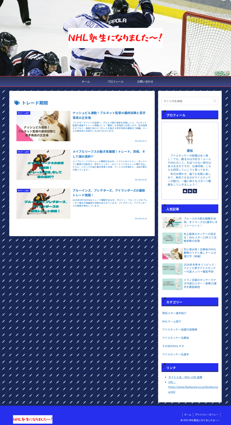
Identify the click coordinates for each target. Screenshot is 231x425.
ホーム (187, 414)
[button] (215, 101)
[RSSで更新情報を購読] (195, 191)
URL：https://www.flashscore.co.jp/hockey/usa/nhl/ (193, 387)
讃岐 (190, 150)
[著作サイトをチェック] (185, 191)
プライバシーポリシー (206, 414)
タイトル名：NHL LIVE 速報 (185, 377)
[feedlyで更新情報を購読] (190, 191)
